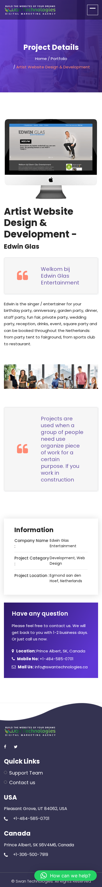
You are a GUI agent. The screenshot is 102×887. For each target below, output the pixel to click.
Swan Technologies (34, 881)
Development (62, 558)
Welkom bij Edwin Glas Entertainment (60, 275)
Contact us (22, 782)
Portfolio (59, 58)
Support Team (26, 773)
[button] (65, 875)
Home (41, 58)
